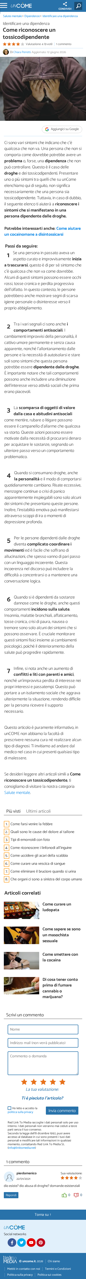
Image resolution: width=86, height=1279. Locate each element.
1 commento (63, 44)
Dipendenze (32, 16)
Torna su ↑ (43, 1214)
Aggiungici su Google (64, 129)
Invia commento (62, 1111)
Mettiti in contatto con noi (23, 1269)
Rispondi (11, 1195)
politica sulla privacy (20, 1112)
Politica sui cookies (49, 1275)
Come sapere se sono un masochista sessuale (62, 935)
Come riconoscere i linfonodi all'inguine (41, 848)
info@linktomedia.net (21, 1147)
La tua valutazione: (42, 1089)
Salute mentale (12, 16)
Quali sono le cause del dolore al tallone (42, 832)
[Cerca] (79, 6)
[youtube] (31, 1242)
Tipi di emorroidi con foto (30, 840)
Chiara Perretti (22, 52)
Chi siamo (54, 1261)
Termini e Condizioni (58, 1269)
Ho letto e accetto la (22, 1110)
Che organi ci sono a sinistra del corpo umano (46, 879)
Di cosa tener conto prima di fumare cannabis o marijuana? (60, 988)
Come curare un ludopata (57, 907)
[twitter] (21, 1242)
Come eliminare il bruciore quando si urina (43, 871)
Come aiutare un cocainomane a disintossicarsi (42, 231)
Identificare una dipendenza (60, 16)
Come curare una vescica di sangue (38, 863)
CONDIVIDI (65, 9)
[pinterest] (41, 1242)
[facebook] (12, 1242)
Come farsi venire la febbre (32, 824)
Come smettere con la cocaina (60, 958)
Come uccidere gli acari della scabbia (39, 855)
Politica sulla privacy (20, 1275)
